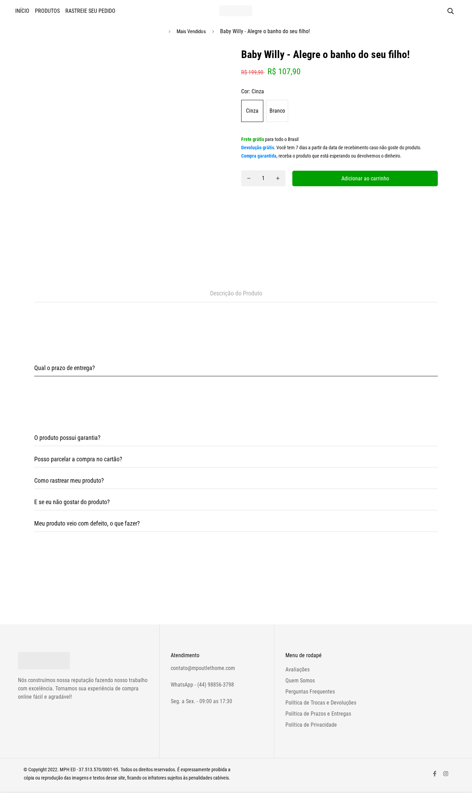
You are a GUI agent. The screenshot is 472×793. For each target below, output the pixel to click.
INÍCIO (22, 11)
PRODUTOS (47, 11)
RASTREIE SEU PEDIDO (90, 11)
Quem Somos (300, 680)
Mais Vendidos (191, 31)
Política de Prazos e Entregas (318, 713)
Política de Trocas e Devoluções (320, 702)
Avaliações (297, 669)
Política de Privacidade (311, 724)
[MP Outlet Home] (235, 11)
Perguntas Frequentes (310, 691)
